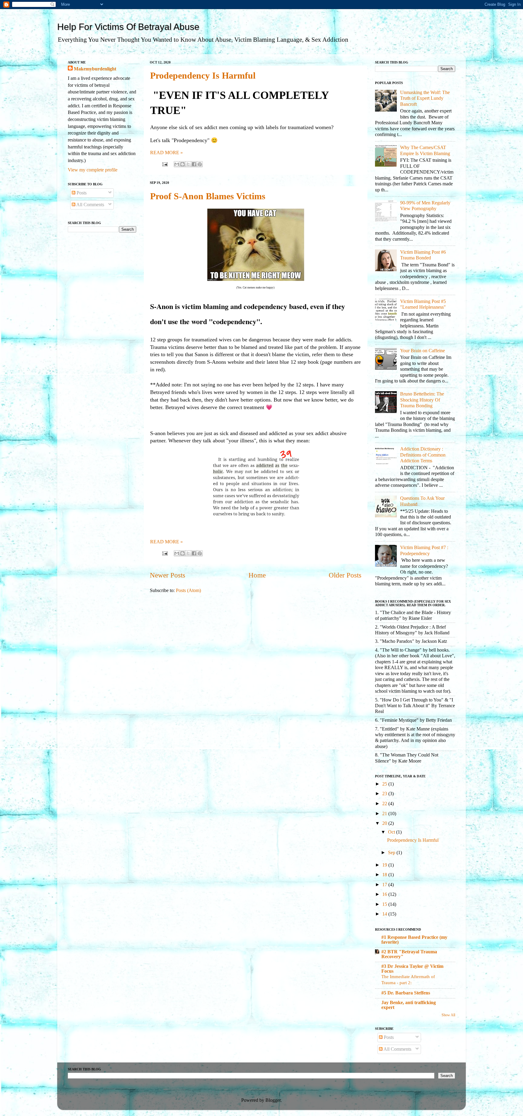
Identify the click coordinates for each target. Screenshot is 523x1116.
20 (385, 823)
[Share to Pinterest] (200, 164)
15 (385, 904)
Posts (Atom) (188, 590)
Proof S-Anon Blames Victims (207, 196)
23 (385, 793)
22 (385, 803)
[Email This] (177, 164)
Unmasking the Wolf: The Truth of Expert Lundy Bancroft (425, 98)
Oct (392, 832)
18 (385, 874)
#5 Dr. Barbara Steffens (405, 993)
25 (385, 784)
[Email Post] (164, 164)
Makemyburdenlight (95, 69)
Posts (81, 193)
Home (257, 575)
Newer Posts (167, 575)
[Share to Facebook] (194, 164)
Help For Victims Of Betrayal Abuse (128, 27)
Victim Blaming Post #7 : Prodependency (424, 550)
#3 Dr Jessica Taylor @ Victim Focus (412, 969)
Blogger (273, 1100)
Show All (448, 1015)
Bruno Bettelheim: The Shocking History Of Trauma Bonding (422, 399)
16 (385, 894)
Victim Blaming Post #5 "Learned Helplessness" (423, 304)
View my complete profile (92, 170)
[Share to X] (188, 164)
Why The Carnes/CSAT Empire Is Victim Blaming (425, 150)
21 (385, 813)
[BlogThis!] (182, 164)
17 (385, 884)
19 (385, 865)
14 (385, 914)
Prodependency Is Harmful (202, 75)
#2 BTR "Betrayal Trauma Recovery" (409, 954)
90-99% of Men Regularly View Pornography (425, 205)
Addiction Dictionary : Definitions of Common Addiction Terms (423, 455)
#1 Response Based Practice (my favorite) (414, 940)
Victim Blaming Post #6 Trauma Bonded (423, 255)
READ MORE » (166, 152)
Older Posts (345, 575)
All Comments (89, 204)
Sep (392, 852)
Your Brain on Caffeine (422, 350)
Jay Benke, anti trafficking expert (408, 1005)
